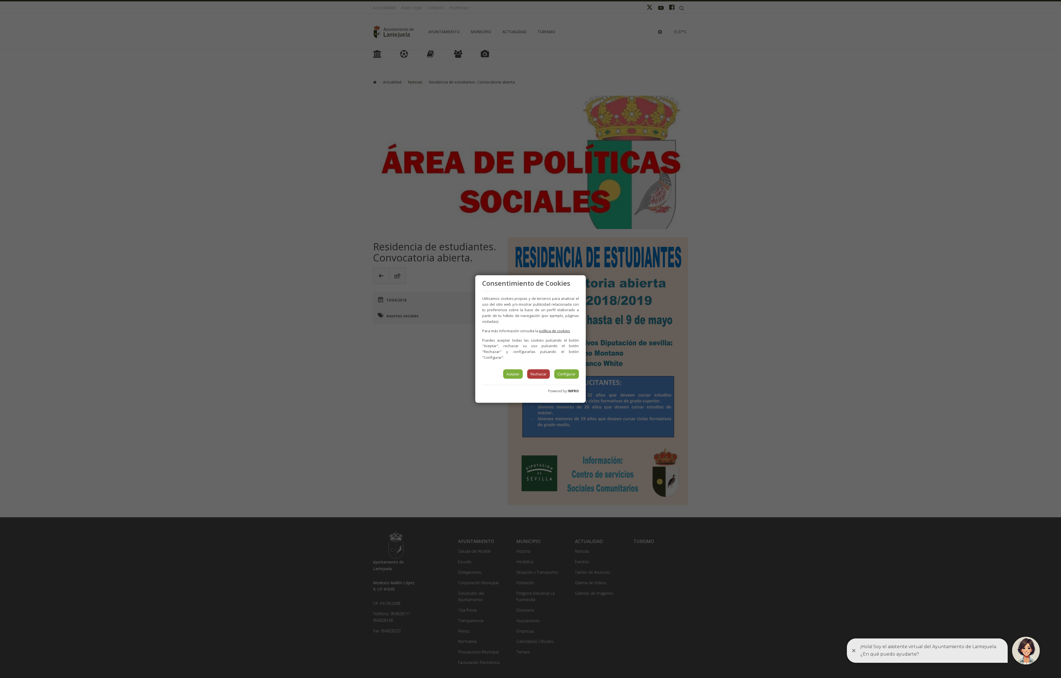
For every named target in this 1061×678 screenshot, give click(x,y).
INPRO (573, 391)
